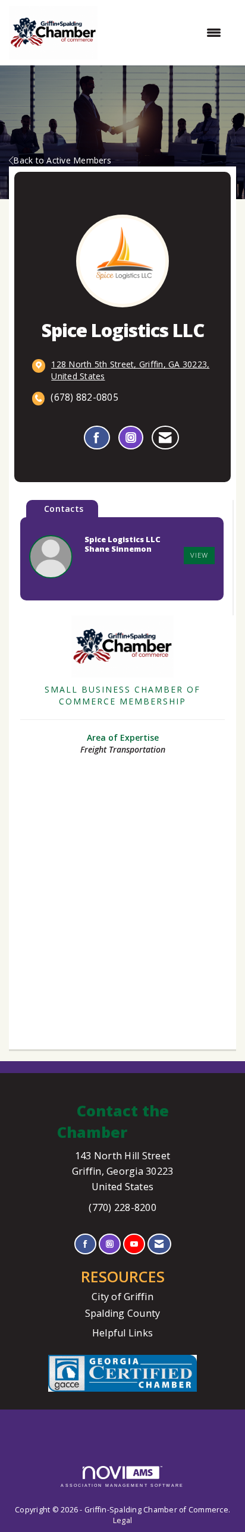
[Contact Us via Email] (159, 1244)
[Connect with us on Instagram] (110, 1244)
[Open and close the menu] (165, 33)
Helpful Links (122, 1332)
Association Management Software (122, 1485)
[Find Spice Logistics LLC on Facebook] (96, 437)
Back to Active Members (62, 160)
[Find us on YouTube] (134, 1244)
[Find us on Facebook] (85, 1244)
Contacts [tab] (63, 508)
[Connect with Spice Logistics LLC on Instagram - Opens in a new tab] (130, 437)
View (199, 554)
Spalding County (123, 1313)
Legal (122, 1520)
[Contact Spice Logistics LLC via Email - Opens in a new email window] (165, 437)
